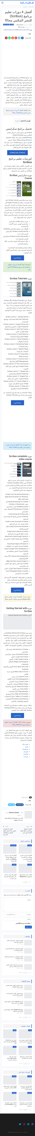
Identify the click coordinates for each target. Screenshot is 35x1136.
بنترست (25, 756)
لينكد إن (25, 754)
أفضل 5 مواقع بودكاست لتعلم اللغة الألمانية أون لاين (26, 830)
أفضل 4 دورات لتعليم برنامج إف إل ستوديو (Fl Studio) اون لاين (18, 267)
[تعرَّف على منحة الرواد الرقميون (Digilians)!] (25, 868)
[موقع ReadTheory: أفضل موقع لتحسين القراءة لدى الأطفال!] (28, 1012)
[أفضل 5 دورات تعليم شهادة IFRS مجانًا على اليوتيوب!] (9, 1080)
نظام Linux (15, 85)
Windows (29, 140)
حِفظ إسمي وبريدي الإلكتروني (23, 923)
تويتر (26, 747)
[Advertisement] (17, 58)
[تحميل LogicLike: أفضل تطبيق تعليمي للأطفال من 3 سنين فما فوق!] (28, 1003)
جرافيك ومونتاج (25, 797)
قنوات (30, 1030)
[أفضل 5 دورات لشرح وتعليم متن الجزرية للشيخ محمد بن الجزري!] (25, 849)
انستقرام (25, 749)
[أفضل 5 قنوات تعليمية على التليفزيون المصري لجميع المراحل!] (25, 1034)
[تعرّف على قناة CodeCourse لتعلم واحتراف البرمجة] (9, 1050)
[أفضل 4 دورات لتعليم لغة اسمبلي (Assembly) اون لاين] (9, 1096)
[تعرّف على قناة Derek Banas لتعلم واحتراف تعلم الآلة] (9, 1034)
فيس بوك (25, 744)
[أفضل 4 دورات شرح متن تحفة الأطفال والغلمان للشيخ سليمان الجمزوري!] (25, 1080)
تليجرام (26, 751)
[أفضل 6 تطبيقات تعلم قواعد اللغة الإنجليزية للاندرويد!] (28, 942)
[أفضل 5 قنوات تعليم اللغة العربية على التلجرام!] (25, 1050)
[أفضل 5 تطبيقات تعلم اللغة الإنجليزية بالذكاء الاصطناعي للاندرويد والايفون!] (28, 951)
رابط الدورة (17, 258)
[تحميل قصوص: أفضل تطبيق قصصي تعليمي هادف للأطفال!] (28, 987)
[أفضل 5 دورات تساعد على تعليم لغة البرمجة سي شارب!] (9, 868)
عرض (17, 120)
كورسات (11, 24)
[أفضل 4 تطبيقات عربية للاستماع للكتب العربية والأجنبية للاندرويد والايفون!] (28, 959)
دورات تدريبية (6, 24)
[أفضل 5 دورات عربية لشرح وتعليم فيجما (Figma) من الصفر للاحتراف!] (9, 849)
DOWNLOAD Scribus (17, 153)
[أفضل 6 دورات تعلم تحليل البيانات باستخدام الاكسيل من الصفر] (25, 1096)
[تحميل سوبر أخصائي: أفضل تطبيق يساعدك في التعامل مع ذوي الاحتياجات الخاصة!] (28, 967)
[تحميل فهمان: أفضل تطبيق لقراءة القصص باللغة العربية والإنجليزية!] (28, 995)
